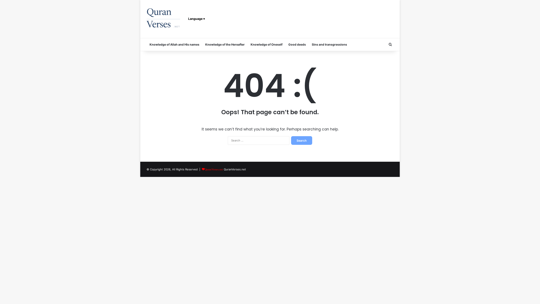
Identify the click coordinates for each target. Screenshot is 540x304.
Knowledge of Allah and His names (174, 44)
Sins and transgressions (329, 44)
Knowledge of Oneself (266, 44)
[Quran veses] (163, 19)
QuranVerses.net (235, 169)
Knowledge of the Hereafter (225, 44)
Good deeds (297, 44)
